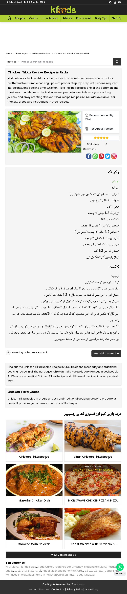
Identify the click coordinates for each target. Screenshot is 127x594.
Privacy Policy (75, 589)
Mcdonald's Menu (95, 567)
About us (44, 589)
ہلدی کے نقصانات (94, 571)
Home (32, 589)
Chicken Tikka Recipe (34, 457)
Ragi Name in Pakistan (42, 575)
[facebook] (110, 2)
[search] (117, 61)
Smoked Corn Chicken (34, 544)
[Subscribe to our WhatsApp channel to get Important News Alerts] (120, 567)
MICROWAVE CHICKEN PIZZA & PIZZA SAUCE (93, 501)
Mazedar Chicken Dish (34, 500)
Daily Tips (101, 18)
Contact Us (57, 589)
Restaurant (83, 18)
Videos (33, 18)
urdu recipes (88, 376)
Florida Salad (28, 567)
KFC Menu (12, 567)
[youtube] (119, 2)
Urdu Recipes (50, 18)
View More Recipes (62, 555)
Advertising (91, 589)
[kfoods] (63, 9)
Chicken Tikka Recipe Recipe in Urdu (47, 367)
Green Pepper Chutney (67, 567)
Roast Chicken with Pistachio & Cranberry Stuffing (93, 544)
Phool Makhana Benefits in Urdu (62, 571)
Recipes (20, 18)
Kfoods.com (78, 584)
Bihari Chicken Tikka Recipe (93, 457)
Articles (67, 18)
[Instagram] (115, 2)
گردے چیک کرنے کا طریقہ (27, 571)
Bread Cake (44, 567)
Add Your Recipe (108, 353)
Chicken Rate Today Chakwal (76, 575)
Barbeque (45, 372)
